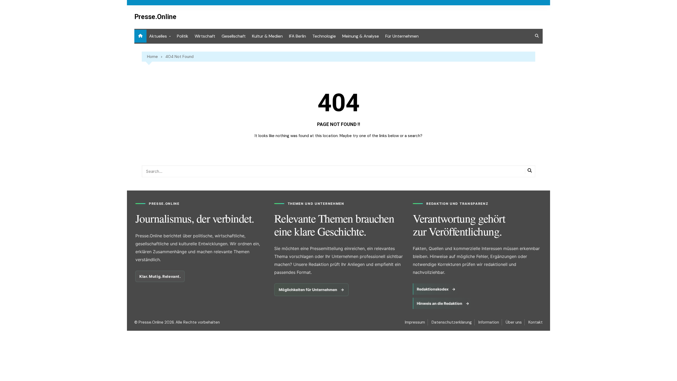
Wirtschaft (205, 36)
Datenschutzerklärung (452, 322)
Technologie (324, 36)
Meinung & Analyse (360, 36)
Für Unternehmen (402, 36)
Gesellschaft (234, 36)
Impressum (415, 322)
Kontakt (535, 322)
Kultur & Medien (267, 36)
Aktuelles (158, 36)
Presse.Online (155, 17)
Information (488, 322)
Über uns (514, 322)
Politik (182, 36)
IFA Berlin (297, 36)
